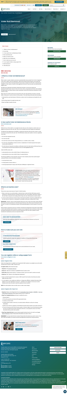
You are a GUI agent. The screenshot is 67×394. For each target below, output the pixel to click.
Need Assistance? (12, 34)
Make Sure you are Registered (9, 58)
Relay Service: (6, 363)
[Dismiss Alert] (65, 1)
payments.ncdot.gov (12, 268)
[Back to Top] (10, 386)
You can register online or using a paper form (12, 61)
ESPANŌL (35, 292)
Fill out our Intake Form (24, 114)
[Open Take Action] (58, 9)
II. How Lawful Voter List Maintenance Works (12, 53)
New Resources (7, 65)
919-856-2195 (6, 359)
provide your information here (21, 326)
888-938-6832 (4, 73)
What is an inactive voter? (8, 56)
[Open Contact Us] (65, 9)
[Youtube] (34, 5)
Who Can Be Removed (7, 54)
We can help (5, 51)
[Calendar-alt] (27, 5)
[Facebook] (29, 5)
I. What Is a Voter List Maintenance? (10, 49)
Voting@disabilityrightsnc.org (21, 115)
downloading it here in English (27, 292)
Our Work (5, 12)
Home (2, 12)
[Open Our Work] (37, 9)
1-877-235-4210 (12, 360)
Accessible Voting (11, 12)
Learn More (6, 241)
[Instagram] (32, 5)
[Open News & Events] (51, 9)
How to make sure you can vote (9, 60)
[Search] (63, 5)
